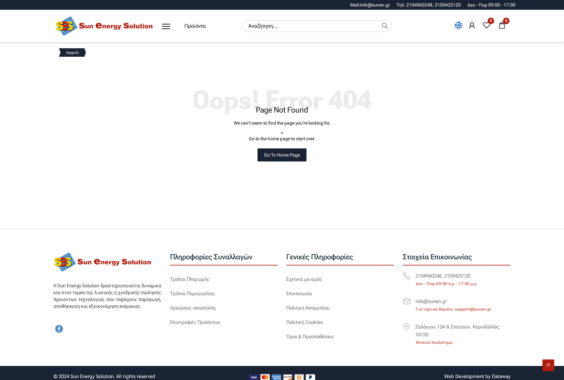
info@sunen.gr (431, 301)
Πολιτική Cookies (304, 322)
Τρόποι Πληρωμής (190, 279)
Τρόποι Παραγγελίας (192, 293)
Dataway (501, 376)
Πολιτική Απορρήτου (308, 308)
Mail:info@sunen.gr (370, 5)
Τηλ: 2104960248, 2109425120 (429, 5)
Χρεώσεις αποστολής (193, 308)
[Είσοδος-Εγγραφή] (472, 26)
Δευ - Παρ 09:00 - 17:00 (491, 5)
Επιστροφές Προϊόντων (195, 322)
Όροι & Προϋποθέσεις (310, 337)
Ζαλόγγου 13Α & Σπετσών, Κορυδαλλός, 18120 (457, 331)
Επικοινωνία (299, 293)
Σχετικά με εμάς (304, 279)
